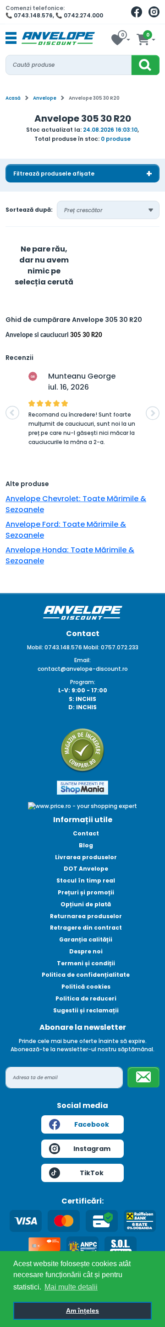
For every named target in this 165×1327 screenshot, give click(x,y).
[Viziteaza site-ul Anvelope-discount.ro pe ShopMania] (82, 787)
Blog (86, 845)
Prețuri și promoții (86, 892)
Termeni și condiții (86, 963)
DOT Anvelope (86, 868)
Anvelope (44, 98)
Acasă (13, 98)
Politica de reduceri (85, 998)
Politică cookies (85, 986)
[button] (12, 413)
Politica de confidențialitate (86, 975)
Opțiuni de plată (85, 904)
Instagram (91, 1148)
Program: (82, 682)
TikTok (92, 1172)
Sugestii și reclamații (86, 1010)
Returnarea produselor (86, 916)
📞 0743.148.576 (29, 15)
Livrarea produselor (86, 857)
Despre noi (86, 951)
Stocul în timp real (85, 880)
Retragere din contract (86, 927)
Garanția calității (85, 939)
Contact (86, 833)
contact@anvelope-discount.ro (83, 669)
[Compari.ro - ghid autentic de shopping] (82, 750)
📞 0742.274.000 (79, 15)
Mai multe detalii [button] (71, 1287)
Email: (82, 660)
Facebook (91, 1124)
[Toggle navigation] (11, 38)
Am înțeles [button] (82, 1310)
